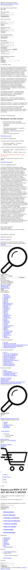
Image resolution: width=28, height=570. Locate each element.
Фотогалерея (9, 383)
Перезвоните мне (5, 16)
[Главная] (3, 244)
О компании (6, 426)
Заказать (3, 32)
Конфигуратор (4, 381)
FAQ (9, 381)
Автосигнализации (5, 288)
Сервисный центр (16, 383)
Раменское (15, 3)
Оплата (22, 381)
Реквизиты (6, 543)
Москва (2, 3)
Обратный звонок (5, 413)
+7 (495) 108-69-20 (5, 431)
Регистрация (4, 47)
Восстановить (4, 37)
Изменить (3, 62)
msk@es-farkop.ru (5, 439)
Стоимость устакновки (6, 378)
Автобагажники (4, 286)
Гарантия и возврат (8, 424)
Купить (2, 24)
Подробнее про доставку (7, 162)
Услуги (15, 418)
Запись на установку (6, 285)
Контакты (13, 381)
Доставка (18, 381)
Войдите (15, 49)
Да (1, 9)
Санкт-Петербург (9, 3)
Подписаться (4, 566)
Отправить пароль (5, 53)
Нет (4, 9)
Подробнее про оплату (6, 136)
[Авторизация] (1, 443)
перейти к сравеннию (6, 239)
